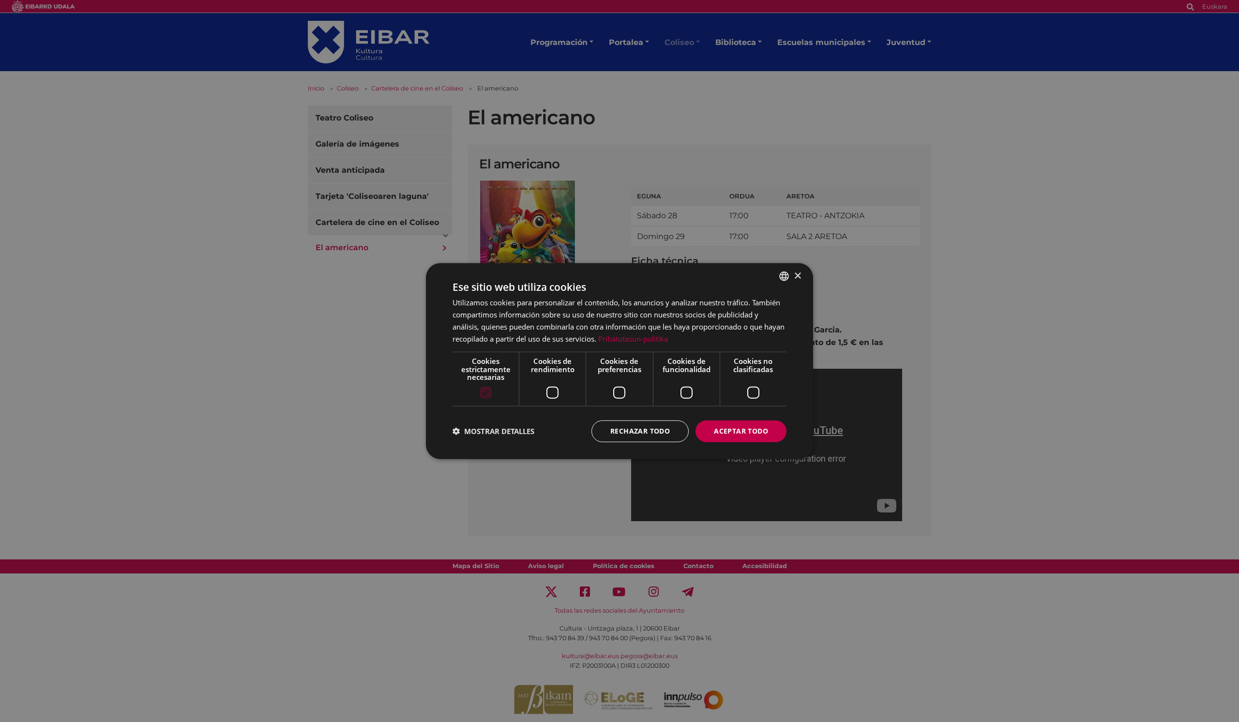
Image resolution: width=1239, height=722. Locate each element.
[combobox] (784, 276)
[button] (493, 431)
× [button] (797, 275)
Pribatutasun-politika (633, 338)
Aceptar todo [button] (741, 431)
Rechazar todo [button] (640, 431)
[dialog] (619, 361)
